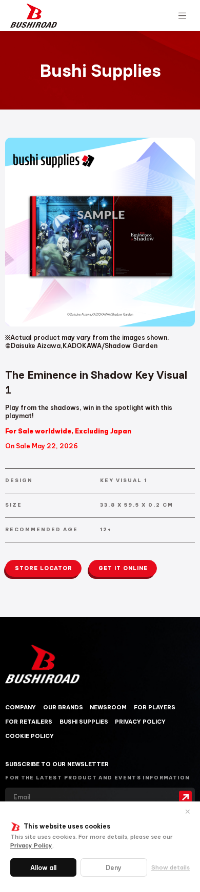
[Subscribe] (185, 797)
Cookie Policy (29, 735)
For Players (154, 707)
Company (20, 707)
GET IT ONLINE (123, 568)
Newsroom (108, 707)
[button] (182, 15)
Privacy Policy (31, 845)
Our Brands (63, 707)
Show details (170, 867)
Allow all (43, 868)
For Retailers (28, 721)
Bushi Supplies (83, 721)
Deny (114, 868)
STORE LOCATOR (43, 568)
